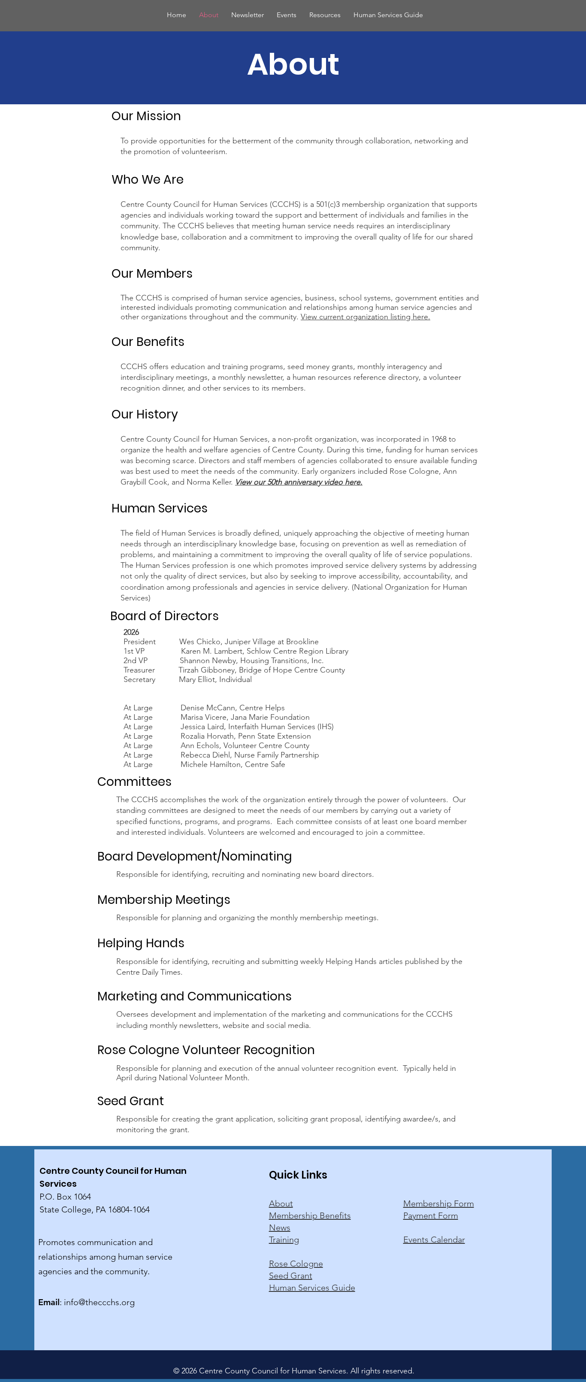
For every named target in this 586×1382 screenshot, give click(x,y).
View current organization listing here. (365, 316)
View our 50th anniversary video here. (298, 482)
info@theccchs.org (99, 1302)
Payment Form (430, 1215)
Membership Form (438, 1203)
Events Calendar (434, 1239)
